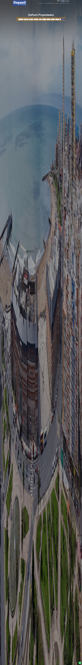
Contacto (67, 3)
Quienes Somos (62, 3)
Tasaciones (57, 3)
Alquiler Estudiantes (50, 3)
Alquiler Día (41, 3)
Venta (45, 3)
